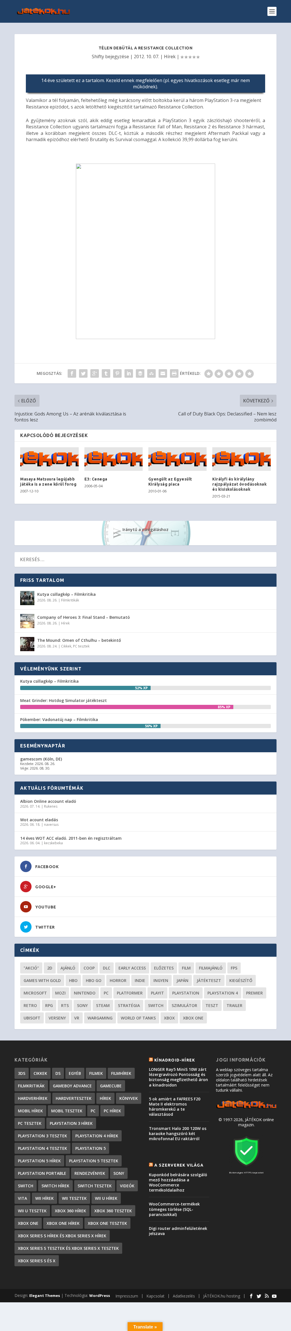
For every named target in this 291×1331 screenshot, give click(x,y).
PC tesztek (81, 646)
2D (49, 968)
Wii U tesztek (32, 1210)
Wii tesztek (74, 1198)
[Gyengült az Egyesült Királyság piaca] (177, 459)
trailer (234, 1005)
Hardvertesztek (74, 1098)
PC (106, 993)
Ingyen (160, 980)
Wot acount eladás (39, 819)
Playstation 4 (222, 993)
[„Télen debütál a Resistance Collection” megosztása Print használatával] (174, 373)
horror (118, 980)
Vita (22, 1198)
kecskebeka (53, 843)
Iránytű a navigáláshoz (145, 529)
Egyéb (75, 1073)
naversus (51, 824)
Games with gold (42, 980)
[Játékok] (246, 1108)
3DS (21, 1073)
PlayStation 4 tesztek (42, 1148)
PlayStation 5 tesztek (93, 1160)
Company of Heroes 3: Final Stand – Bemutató (83, 617)
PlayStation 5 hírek (39, 1160)
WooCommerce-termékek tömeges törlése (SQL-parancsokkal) (174, 1209)
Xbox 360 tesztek (113, 1210)
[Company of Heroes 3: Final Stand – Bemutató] (27, 621)
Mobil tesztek (66, 1110)
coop (89, 968)
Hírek (170, 56)
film (186, 968)
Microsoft (35, 993)
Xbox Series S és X (36, 1260)
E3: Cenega (95, 479)
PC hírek (112, 1110)
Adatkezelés (184, 1296)
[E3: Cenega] (113, 459)
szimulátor (184, 1005)
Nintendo (84, 993)
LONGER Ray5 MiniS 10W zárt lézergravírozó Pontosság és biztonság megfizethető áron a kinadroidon (178, 1077)
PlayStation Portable (42, 1173)
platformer (130, 993)
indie (140, 980)
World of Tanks (138, 1018)
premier (254, 993)
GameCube (111, 1085)
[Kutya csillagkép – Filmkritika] (27, 598)
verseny (57, 1018)
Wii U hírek (106, 1198)
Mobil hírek (30, 1110)
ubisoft (32, 1018)
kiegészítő (240, 980)
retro (30, 1005)
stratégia (129, 1005)
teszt (211, 1005)
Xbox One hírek (63, 1223)
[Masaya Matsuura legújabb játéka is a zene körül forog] (49, 459)
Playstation (185, 993)
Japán (182, 980)
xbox (169, 1018)
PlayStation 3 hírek (71, 1123)
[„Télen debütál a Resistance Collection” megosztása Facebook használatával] (72, 373)
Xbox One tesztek (107, 1223)
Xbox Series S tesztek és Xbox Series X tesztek (68, 1248)
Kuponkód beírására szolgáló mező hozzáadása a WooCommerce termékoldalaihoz (178, 1182)
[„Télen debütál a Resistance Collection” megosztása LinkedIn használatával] (128, 373)
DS (58, 1073)
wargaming (100, 1018)
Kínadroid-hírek (174, 1060)
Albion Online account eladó (48, 801)
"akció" (31, 968)
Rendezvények (89, 1173)
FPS (234, 968)
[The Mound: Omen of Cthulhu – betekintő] (27, 644)
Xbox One (193, 1018)
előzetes (164, 968)
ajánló (68, 968)
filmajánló (211, 968)
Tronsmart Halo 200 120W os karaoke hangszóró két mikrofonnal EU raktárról (177, 1133)
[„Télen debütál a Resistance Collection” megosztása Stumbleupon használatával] (151, 373)
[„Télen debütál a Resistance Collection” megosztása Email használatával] (163, 373)
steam (103, 1005)
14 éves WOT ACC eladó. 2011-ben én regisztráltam (71, 838)
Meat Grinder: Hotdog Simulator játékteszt (63, 700)
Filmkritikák (70, 600)
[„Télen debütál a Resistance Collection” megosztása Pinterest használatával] (117, 373)
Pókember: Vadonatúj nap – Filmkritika (59, 719)
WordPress (99, 1295)
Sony (82, 1005)
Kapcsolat (155, 1296)
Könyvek (128, 1098)
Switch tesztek (95, 1185)
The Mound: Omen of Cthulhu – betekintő (79, 640)
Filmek (96, 1073)
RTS (65, 1005)
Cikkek (66, 646)
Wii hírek (44, 1198)
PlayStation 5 (90, 1148)
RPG (49, 1005)
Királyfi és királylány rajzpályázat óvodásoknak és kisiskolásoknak (239, 484)
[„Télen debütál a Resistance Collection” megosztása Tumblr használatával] (106, 373)
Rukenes (50, 806)
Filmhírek (121, 1073)
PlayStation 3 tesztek (42, 1135)
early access (132, 968)
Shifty (98, 56)
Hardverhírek (32, 1098)
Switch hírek (55, 1185)
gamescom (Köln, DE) (41, 759)
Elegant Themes (44, 1295)
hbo (73, 980)
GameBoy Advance (72, 1085)
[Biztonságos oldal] (246, 1167)
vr (76, 1018)
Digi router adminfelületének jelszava (178, 1231)
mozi (60, 993)
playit (157, 993)
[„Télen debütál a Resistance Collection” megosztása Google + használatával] (94, 373)
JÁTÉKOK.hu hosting (221, 1296)
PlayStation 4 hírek (96, 1135)
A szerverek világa (178, 1165)
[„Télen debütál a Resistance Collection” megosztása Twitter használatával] (83, 373)
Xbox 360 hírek (70, 1210)
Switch (155, 1005)
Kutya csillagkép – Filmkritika (66, 594)
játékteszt (209, 980)
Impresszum (126, 1296)
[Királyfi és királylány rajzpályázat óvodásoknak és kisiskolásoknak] (241, 459)
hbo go (93, 980)
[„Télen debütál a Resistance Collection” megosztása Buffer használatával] (140, 373)
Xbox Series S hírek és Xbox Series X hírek (62, 1235)
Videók (127, 1185)
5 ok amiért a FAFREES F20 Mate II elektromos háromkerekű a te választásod (174, 1106)
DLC (106, 968)
